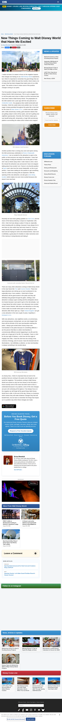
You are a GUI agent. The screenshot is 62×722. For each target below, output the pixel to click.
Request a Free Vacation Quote (20, 431)
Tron (16, 289)
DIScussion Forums (22, 702)
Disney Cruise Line (49, 177)
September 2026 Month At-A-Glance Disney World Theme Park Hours (51, 63)
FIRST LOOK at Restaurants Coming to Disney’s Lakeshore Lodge (10, 523)
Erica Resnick (6, 45)
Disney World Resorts (50, 174)
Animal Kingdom (29, 311)
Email (19, 47)
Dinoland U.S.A (6, 315)
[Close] (59, 714)
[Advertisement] (20, 248)
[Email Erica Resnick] (15, 473)
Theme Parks (47, 164)
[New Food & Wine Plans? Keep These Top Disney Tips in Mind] (11, 534)
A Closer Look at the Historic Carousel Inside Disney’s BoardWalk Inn (29, 523)
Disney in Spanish (40, 702)
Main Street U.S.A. (17, 109)
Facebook (7, 47)
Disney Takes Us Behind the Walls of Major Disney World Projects (10, 667)
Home (2, 34)
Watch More (33, 483)
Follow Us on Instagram (12, 586)
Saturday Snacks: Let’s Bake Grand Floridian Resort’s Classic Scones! (19, 573)
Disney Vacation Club (49, 180)
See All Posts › (18, 469)
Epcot (5, 168)
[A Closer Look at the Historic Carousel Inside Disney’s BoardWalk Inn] (30, 514)
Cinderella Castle (7, 103)
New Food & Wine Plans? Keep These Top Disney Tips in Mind (10, 542)
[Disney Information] (4, 1)
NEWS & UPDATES (51, 51)
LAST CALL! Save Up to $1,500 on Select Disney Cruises (50, 74)
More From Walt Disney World (15, 506)
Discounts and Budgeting (51, 171)
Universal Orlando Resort (51, 183)
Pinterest (14, 47)
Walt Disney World (9, 34)
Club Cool (31, 218)
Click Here (35, 8)
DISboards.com (48, 161)
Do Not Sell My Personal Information (16, 719)
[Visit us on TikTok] (19, 709)
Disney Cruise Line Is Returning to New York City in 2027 (54, 687)
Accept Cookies (30, 719)
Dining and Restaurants (50, 167)
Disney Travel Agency (31, 702)
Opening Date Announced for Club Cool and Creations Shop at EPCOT (19, 566)
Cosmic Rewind (25, 289)
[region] (31, 717)
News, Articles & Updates (12, 633)
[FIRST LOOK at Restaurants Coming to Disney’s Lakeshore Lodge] (11, 514)
